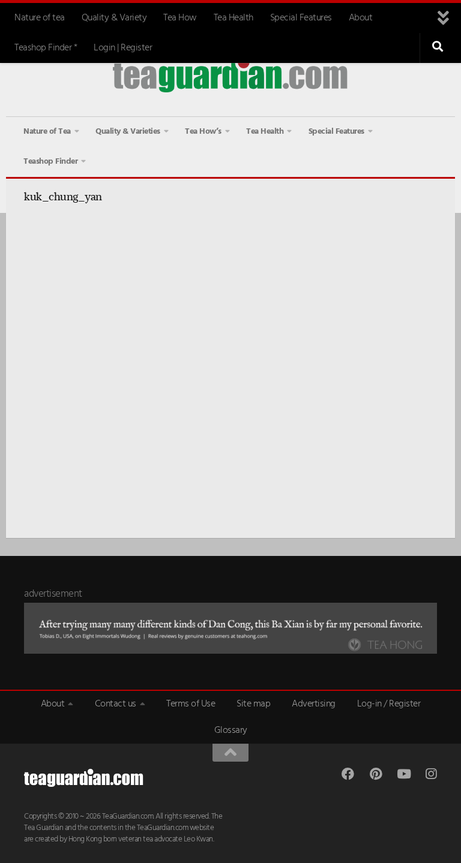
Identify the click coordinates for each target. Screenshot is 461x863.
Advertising (314, 704)
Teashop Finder (50, 162)
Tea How (180, 18)
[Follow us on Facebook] (348, 774)
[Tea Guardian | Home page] (230, 74)
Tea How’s (203, 132)
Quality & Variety (114, 18)
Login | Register (123, 48)
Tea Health (233, 18)
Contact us (115, 704)
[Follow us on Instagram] (430, 774)
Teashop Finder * (45, 48)
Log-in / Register (389, 704)
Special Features (301, 18)
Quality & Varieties (127, 132)
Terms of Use (190, 704)
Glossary (230, 730)
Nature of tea (39, 18)
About (361, 18)
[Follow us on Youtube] (403, 774)
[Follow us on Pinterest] (375, 774)
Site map (253, 704)
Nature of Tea (47, 132)
